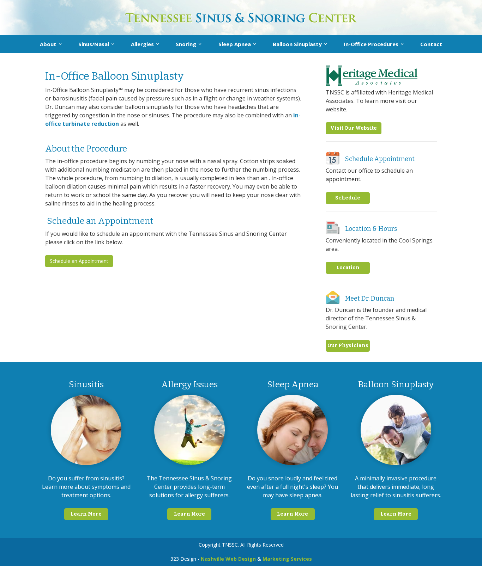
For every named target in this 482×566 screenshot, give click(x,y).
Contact (431, 44)
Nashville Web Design (228, 558)
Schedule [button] (347, 198)
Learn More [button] (86, 514)
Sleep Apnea (234, 44)
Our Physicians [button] (347, 346)
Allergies (142, 44)
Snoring (186, 44)
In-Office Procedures (371, 44)
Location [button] (348, 268)
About (48, 44)
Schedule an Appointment (79, 261)
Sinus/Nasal (93, 44)
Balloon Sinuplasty (297, 44)
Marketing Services (287, 558)
